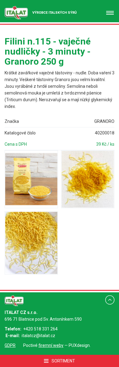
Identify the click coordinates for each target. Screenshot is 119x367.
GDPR (10, 345)
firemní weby (50, 345)
